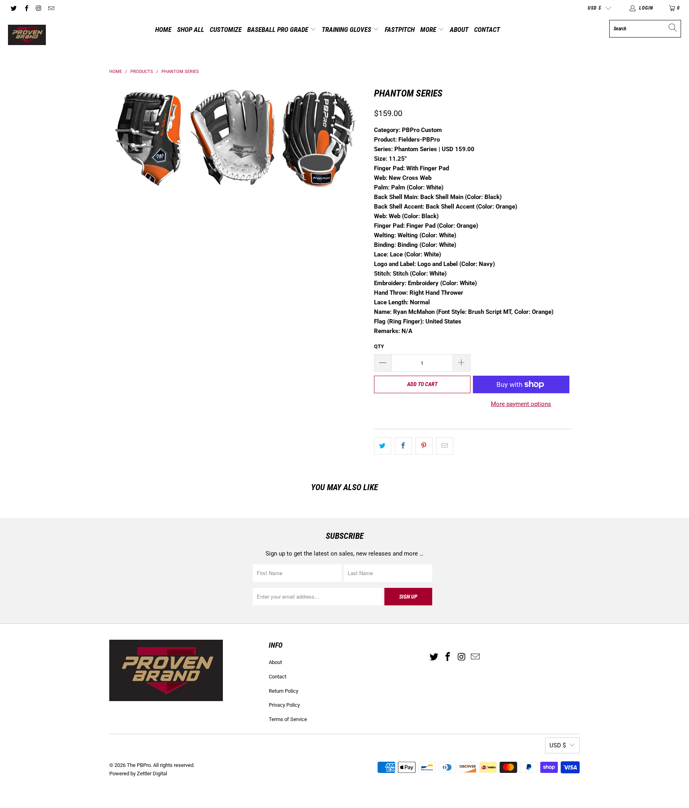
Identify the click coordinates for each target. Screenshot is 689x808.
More (429, 30)
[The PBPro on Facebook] (25, 8)
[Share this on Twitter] (382, 446)
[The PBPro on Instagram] (38, 8)
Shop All (190, 30)
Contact (487, 30)
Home (163, 30)
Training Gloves (347, 30)
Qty (379, 346)
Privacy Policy (284, 705)
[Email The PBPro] (50, 8)
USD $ (594, 8)
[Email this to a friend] (444, 446)
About (459, 30)
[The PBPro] (27, 35)
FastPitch (400, 30)
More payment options (521, 404)
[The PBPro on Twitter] (13, 8)
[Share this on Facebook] (403, 446)
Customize (226, 30)
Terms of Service (288, 719)
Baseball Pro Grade (278, 30)
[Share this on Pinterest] (424, 446)
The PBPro (139, 765)
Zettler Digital (152, 773)
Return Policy (283, 691)
